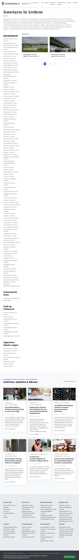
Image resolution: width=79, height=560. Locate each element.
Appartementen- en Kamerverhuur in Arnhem (11, 44)
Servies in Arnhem (8, 148)
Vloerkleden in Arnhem (10, 253)
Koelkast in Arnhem (9, 94)
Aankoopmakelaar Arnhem (11, 336)
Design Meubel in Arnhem (11, 54)
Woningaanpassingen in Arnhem (10, 261)
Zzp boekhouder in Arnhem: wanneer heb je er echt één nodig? (14, 409)
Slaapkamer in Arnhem (10, 155)
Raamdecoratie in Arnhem (11, 130)
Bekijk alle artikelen (69, 381)
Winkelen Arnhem (64, 505)
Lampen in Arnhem (9, 101)
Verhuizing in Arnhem (9, 234)
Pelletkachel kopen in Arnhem (9, 120)
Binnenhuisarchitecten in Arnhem (10, 48)
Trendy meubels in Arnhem (11, 205)
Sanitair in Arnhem (9, 136)
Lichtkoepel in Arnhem (10, 103)
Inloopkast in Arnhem (9, 80)
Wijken (47, 2)
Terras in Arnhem (8, 176)
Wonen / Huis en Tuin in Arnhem (10, 40)
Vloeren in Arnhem (9, 245)
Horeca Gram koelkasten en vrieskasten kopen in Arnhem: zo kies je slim (64, 461)
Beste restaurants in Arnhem (9, 354)
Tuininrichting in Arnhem (10, 218)
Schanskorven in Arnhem (11, 139)
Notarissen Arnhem (9, 529)
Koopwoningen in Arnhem (11, 96)
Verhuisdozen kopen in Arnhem (10, 230)
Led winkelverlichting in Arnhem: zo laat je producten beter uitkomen (63, 408)
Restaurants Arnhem (46, 505)
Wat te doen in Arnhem (10, 349)
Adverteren (6, 509)
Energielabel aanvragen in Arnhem (11, 324)
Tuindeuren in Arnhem (10, 207)
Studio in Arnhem (8, 167)
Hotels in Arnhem (8, 364)
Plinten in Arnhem (8, 127)
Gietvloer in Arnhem (9, 58)
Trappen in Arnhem (9, 200)
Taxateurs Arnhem (9, 531)
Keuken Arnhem (27, 527)
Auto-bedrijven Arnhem (47, 527)
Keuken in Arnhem (8, 89)
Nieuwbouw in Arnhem (10, 112)
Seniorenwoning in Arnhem (11, 145)
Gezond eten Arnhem (28, 517)
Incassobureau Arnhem (66, 531)
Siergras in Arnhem (9, 152)
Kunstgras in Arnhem (9, 98)
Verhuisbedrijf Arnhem (47, 519)
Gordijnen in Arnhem (9, 61)
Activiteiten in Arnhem (10, 351)
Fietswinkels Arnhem (28, 507)
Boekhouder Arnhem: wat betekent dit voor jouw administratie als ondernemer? (38, 410)
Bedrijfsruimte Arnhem (66, 533)
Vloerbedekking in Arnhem (11, 242)
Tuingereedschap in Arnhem (9, 210)
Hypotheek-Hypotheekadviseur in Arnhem (10, 76)
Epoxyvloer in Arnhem (10, 56)
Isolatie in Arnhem (8, 87)
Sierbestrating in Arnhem (11, 150)
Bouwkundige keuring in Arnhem (10, 328)
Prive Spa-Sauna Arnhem (66, 529)
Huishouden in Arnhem (10, 67)
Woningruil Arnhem (65, 527)
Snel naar (35, 2)
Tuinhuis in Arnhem (9, 216)
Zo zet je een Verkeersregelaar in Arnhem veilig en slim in (39, 459)
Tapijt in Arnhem (8, 169)
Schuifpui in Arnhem (9, 141)
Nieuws (69, 2)
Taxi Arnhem (26, 509)
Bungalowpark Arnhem (66, 521)
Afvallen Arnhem (27, 515)
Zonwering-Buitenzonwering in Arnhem (11, 285)
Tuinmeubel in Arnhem (10, 220)
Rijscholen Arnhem (27, 505)
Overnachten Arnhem (65, 517)
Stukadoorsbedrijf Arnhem (48, 517)
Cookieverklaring (8, 513)
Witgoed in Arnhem (9, 258)
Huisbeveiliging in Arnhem (11, 65)
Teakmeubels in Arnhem (10, 172)
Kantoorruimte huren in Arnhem (10, 313)
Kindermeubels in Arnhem (11, 92)
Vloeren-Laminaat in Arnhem (9, 248)
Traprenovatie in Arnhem (11, 202)
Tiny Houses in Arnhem (10, 198)
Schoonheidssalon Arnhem (48, 509)
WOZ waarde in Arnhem (10, 277)
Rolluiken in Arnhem (9, 134)
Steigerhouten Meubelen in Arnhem (11, 158)
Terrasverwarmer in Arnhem (9, 188)
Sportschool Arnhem (28, 537)
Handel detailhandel (62, 403)
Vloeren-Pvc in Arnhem (10, 251)
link (14, 298)
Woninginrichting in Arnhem (9, 265)
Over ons (6, 511)
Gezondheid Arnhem (28, 513)
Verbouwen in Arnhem (10, 225)
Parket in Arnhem (8, 116)
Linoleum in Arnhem (9, 107)
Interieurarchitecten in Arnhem (10, 84)
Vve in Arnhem (7, 256)
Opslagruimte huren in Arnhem (10, 320)
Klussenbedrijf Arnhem (10, 527)
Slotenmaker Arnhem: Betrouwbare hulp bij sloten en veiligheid (13, 461)
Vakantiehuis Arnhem (65, 519)
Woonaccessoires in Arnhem (9, 272)
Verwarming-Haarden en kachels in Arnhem (11, 239)
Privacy (5, 517)
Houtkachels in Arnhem (10, 63)
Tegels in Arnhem (8, 174)
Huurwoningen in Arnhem (11, 72)
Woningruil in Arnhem (9, 269)
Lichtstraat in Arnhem (10, 105)
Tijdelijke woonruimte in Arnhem (10, 195)
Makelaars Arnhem (9, 537)
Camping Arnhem (64, 515)
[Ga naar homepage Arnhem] (10, 3)
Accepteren (69, 556)
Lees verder (10, 429)
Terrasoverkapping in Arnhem (9, 180)
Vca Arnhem (26, 529)
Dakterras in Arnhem (9, 52)
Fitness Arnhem (8, 366)
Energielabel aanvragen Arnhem (10, 333)
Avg (4, 515)
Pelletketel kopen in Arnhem (9, 124)
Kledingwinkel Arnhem (28, 531)
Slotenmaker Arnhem (47, 541)
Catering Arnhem (45, 507)
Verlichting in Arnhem (10, 236)
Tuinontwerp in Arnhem (10, 223)
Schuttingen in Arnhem (10, 143)
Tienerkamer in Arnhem (10, 191)
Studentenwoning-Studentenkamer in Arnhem (9, 163)
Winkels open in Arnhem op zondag (11, 358)
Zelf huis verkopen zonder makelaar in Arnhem (11, 281)
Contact (75, 2)
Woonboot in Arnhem (9, 275)
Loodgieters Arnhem (46, 515)
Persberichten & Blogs (61, 3)
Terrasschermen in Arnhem (9, 184)
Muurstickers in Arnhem (10, 110)
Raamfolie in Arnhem (9, 132)
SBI (43, 2)
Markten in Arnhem (9, 361)
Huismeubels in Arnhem (10, 70)
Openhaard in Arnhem (10, 114)
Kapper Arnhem (27, 511)
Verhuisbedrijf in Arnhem (10, 227)
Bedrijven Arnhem (53, 3)
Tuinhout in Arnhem (9, 213)
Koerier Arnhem (8, 317)
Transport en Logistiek (39, 454)
